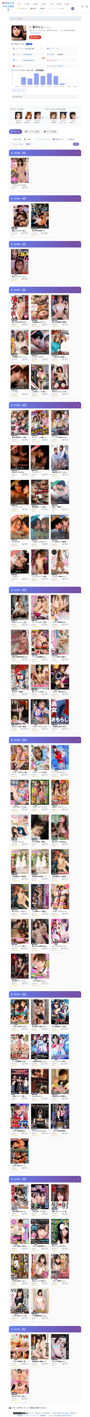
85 (53, 120)
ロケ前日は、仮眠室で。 (60, 542)
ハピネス (15, 576)
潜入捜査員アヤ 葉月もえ (60, 1026)
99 (28, 4)
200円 (66, 624)
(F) (65, 120)
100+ (36, 4)
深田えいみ (73, 122)
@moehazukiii (28, 60)
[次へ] (42, 117)
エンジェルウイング (59, 946)
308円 (66, 324)
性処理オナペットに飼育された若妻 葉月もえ (27, 981)
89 (28, 120)
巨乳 (67, 4)
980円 (25, 359)
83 (38, 120)
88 (18, 120)
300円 (25, 279)
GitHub (74, 1413)
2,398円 (25, 233)
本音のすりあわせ (18, 472)
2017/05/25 (27, 54)
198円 (45, 844)
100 (59, 4)
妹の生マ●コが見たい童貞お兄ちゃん (25, 1396)
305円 (66, 694)
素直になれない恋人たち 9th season (24, 231)
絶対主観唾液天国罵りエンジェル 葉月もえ (67, 322)
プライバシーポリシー (31, 1415)
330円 (66, 509)
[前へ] (12, 117)
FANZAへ (36, 37)
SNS (43, 8)
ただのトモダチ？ (38, 357)
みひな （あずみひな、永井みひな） (63, 122)
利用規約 (20, 1415)
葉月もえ (60, 66)
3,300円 (65, 774)
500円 (25, 187)
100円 (45, 809)
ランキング (23, 8)
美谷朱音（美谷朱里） (38, 122)
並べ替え (18, 139)
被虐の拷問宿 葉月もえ (20, 657)
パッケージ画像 (33, 131)
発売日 (34, 8)
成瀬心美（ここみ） (28, 122)
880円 (66, 1098)
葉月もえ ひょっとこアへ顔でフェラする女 (26, 276)
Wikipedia (37, 33)
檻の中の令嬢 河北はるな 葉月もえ (44, 946)
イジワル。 (16, 391)
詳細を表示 (18, 97)
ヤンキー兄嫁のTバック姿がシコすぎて (65, 576)
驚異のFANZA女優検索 (8, 6)
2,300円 (25, 729)
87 (74, 120)
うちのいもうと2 (18, 842)
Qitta (56, 1413)
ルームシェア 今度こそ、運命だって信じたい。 (28, 946)
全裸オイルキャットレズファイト (63, 807)
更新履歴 (43, 1415)
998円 (45, 359)
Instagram (66, 1413)
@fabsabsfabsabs (64, 1415)
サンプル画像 (51, 131)
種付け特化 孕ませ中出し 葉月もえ (24, 322)
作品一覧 (16, 131)
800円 (66, 1363)
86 (26, 49)
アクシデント (36, 472)
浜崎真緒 (53, 122)
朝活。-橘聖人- (57, 507)
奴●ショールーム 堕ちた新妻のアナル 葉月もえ (28, 622)
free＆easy (16, 542)
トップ (13, 19)
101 (44, 4)
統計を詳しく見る (20, 90)
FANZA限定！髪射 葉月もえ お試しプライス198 (48, 842)
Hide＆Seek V (37, 1096)
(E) (20, 120)
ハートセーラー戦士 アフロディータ (64, 1061)
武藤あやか (19, 122)
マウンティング (17, 507)
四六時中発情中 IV (38, 231)
